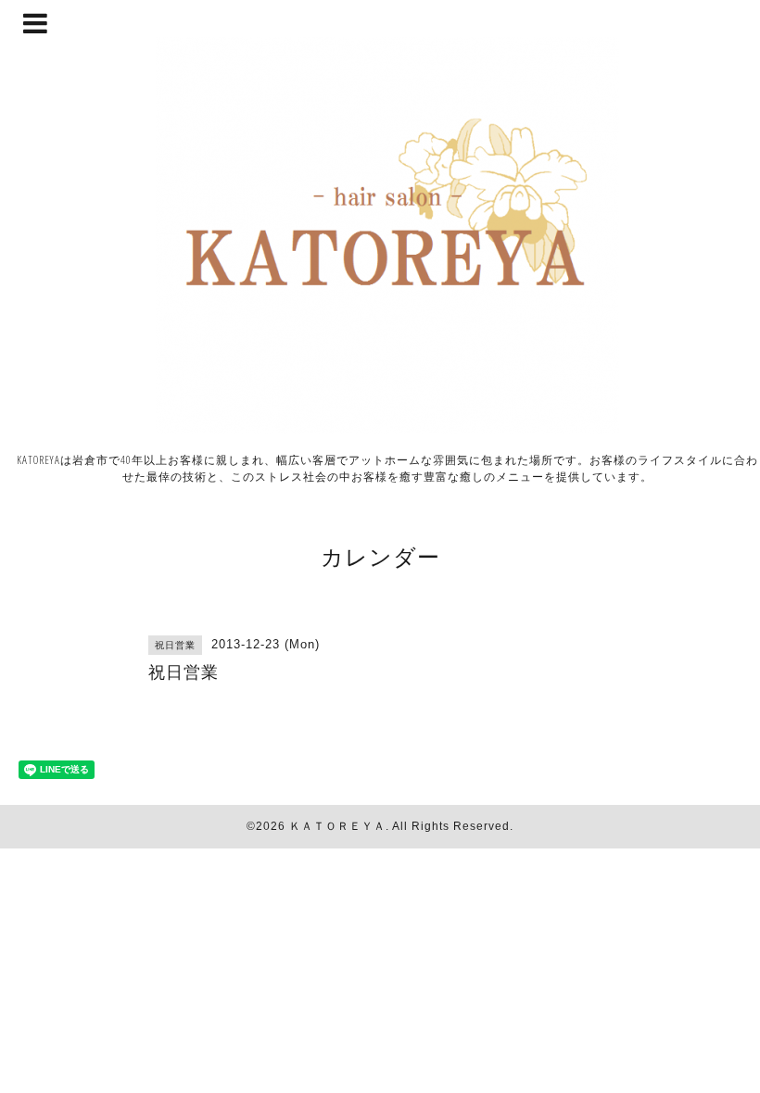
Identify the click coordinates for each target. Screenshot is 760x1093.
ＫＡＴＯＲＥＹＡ (337, 826)
